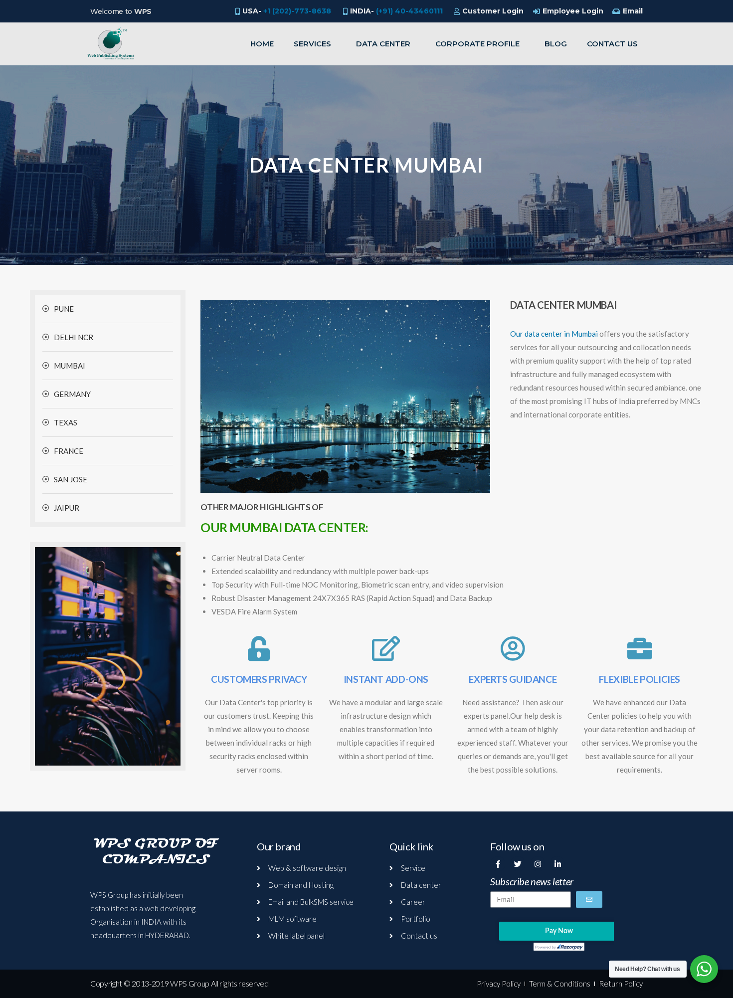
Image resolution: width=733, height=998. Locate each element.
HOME (262, 43)
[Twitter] (517, 863)
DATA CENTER (383, 43)
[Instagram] (537, 863)
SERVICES (312, 43)
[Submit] (589, 899)
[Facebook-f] (497, 863)
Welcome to (121, 11)
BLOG (556, 43)
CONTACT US (612, 43)
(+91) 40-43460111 (409, 10)
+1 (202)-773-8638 (297, 10)
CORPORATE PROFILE (477, 43)
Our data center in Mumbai (554, 333)
